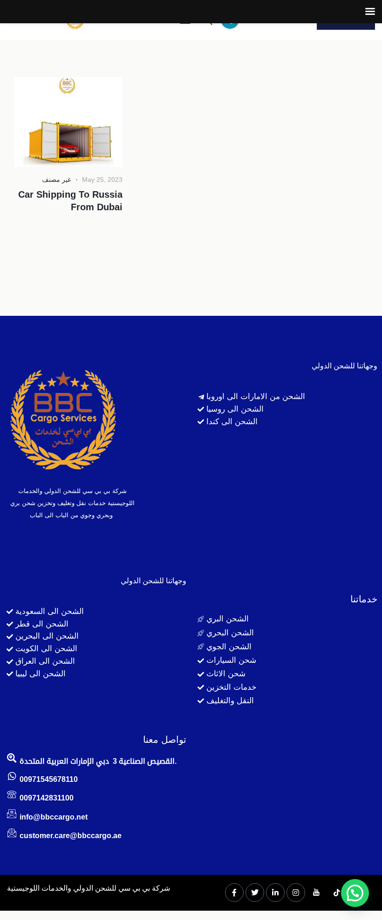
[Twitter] (255, 892)
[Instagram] (295, 892)
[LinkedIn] (275, 892)
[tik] (336, 893)
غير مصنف (56, 179)
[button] (355, 893)
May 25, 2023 (102, 179)
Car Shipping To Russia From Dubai (70, 200)
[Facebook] (234, 892)
